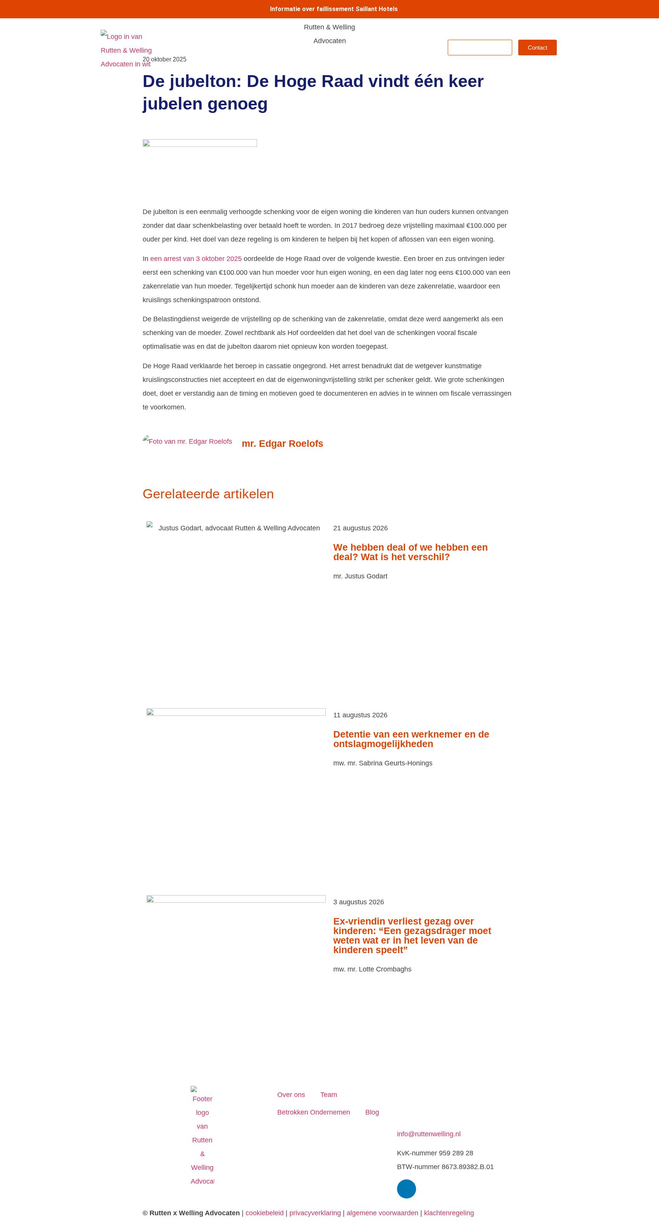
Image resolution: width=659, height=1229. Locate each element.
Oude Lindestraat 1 (426, 1093)
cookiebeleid (265, 1213)
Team (316, 48)
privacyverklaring (315, 1213)
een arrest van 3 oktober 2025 (196, 259)
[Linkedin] (406, 1188)
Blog (429, 48)
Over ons (282, 48)
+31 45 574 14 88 (424, 1120)
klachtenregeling (449, 1213)
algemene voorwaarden (382, 1213)
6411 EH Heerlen (423, 1106)
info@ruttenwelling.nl (429, 1134)
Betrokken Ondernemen (373, 48)
